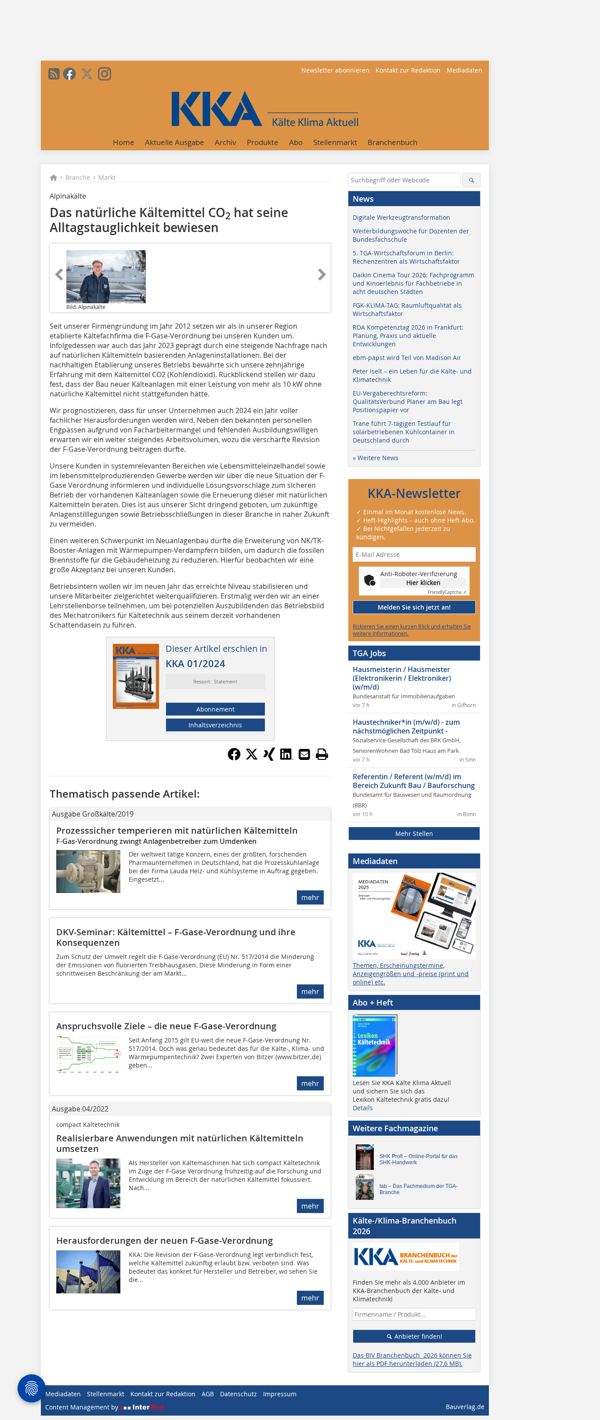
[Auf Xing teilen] (269, 758)
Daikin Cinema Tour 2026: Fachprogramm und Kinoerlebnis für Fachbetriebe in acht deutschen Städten (413, 283)
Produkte (262, 142)
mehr (310, 897)
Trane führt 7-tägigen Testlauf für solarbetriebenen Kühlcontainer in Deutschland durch (404, 431)
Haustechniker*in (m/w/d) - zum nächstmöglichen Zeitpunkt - (406, 726)
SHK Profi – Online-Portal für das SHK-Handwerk (419, 1159)
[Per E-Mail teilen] (304, 754)
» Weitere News (375, 458)
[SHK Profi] (367, 1159)
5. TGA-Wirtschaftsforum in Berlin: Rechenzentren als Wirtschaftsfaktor (406, 257)
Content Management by (82, 1407)
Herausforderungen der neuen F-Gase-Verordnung (164, 1240)
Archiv (225, 142)
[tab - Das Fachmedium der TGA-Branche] (367, 1189)
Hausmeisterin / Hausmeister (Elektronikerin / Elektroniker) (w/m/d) (402, 678)
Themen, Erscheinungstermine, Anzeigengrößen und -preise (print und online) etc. (411, 973)
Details (363, 1108)
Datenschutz (238, 1394)
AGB (208, 1394)
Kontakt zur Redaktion (408, 70)
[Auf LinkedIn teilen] (287, 758)
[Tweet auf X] (251, 758)
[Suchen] (471, 180)
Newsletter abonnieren (335, 70)
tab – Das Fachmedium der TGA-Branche (419, 1189)
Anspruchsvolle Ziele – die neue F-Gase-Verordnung (166, 1026)
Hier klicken (423, 582)
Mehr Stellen (414, 833)
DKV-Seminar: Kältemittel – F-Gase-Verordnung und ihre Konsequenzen (176, 937)
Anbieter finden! (417, 1336)
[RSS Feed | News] (54, 74)
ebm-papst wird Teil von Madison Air (407, 357)
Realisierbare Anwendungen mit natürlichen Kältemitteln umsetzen (180, 1143)
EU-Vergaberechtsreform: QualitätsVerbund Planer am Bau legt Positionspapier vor (408, 401)
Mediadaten (464, 70)
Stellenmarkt (335, 142)
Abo (296, 142)
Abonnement (215, 709)
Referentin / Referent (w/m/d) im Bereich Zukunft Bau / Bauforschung (414, 781)
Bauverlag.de (465, 1406)
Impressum (279, 1394)
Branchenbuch (392, 142)
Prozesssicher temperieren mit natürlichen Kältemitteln (177, 830)
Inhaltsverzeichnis (215, 725)
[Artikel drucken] (322, 754)
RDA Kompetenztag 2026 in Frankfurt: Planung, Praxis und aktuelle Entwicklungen (408, 335)
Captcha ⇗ (447, 592)
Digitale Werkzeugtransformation (401, 217)
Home (123, 142)
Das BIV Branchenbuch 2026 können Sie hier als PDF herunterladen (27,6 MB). (412, 1359)
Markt (107, 177)
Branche (77, 177)
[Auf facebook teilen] (234, 758)
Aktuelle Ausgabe (174, 142)
